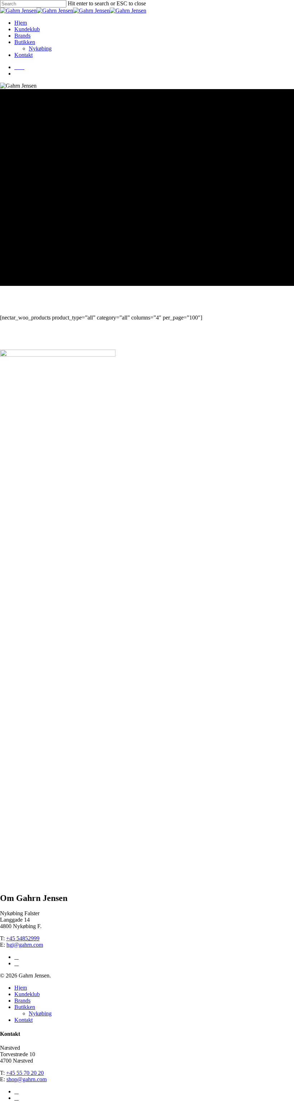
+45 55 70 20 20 (25, 1073)
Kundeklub (27, 29)
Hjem (20, 23)
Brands (22, 36)
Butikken (24, 42)
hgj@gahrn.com (24, 945)
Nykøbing (40, 48)
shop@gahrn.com (26, 1079)
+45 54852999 (22, 938)
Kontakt (23, 55)
